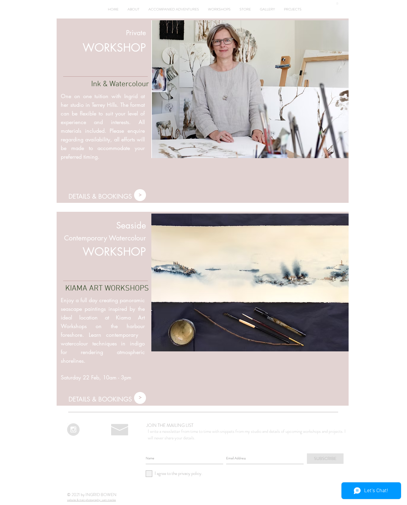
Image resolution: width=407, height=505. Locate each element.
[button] (337, 3)
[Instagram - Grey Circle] (73, 429)
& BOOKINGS (112, 196)
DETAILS (79, 196)
